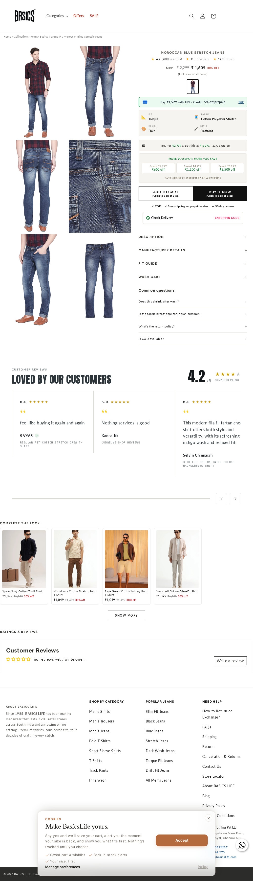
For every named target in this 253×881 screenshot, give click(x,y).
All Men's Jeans (158, 780)
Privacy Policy (213, 806)
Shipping (209, 737)
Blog (206, 796)
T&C (241, 102)
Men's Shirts (99, 711)
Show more (126, 615)
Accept (182, 840)
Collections (21, 36)
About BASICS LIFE (218, 786)
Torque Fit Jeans (159, 761)
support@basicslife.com (219, 857)
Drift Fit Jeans (157, 770)
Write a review (230, 660)
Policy (203, 867)
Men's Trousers (101, 721)
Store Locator (213, 776)
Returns (208, 746)
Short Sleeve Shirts (105, 751)
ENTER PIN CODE (227, 217)
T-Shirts (95, 761)
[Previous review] (221, 498)
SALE (94, 16)
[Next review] (235, 498)
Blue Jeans (154, 731)
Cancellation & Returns (221, 756)
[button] (56, 16)
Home (7, 36)
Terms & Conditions (218, 815)
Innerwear (97, 780)
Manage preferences (62, 867)
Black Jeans (155, 721)
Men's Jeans (99, 731)
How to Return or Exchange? (217, 714)
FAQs (206, 727)
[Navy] (193, 86)
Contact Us (211, 766)
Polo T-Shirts (99, 741)
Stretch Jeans (157, 741)
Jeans (34, 36)
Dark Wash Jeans (160, 751)
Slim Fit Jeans (157, 711)
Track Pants (98, 770)
